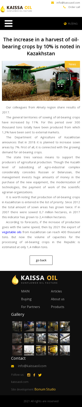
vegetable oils (11, 232)
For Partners (30, 306)
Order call (74, 7)
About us (57, 299)
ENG (75, 23)
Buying (26, 299)
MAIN (25, 291)
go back (41, 260)
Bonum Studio (33, 389)
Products (57, 306)
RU (69, 23)
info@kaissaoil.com (68, 2)
